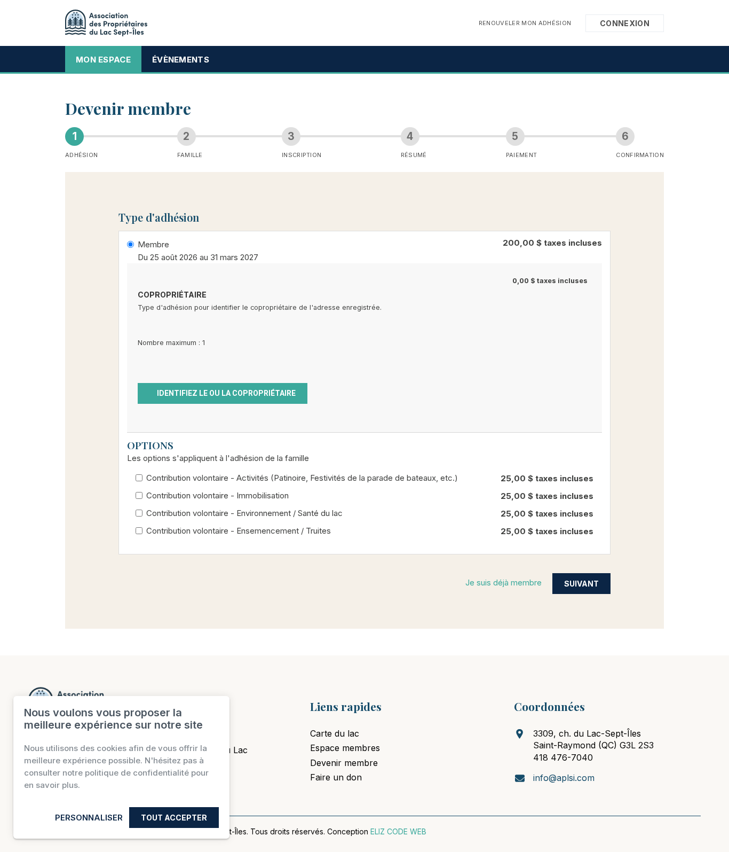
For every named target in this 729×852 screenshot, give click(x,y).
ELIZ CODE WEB (398, 831)
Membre (153, 244)
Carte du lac (334, 733)
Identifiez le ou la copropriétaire (225, 393)
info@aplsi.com (564, 777)
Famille (190, 155)
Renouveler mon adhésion (525, 22)
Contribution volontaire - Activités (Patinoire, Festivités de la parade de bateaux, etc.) (302, 478)
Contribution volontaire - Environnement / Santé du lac (244, 513)
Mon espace (103, 59)
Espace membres (345, 747)
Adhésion (81, 155)
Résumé (414, 155)
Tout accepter (174, 817)
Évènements (180, 59)
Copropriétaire (172, 294)
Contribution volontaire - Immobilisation (217, 495)
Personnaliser (89, 817)
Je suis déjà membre (503, 582)
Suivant (581, 583)
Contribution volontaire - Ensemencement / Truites (238, 531)
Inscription (301, 155)
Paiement (521, 155)
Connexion (624, 23)
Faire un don (336, 777)
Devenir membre (344, 762)
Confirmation (640, 155)
